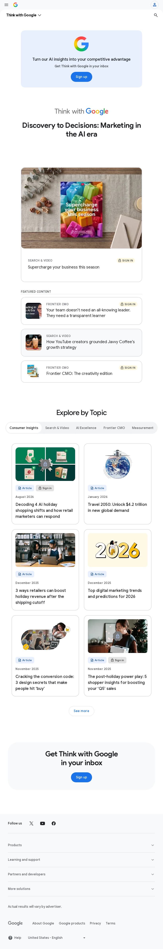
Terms (110, 923)
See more (81, 711)
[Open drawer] (6, 5)
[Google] (15, 923)
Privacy (95, 923)
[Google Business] (15, 5)
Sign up (81, 77)
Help (17, 938)
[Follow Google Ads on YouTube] (42, 823)
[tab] (24, 428)
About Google (43, 923)
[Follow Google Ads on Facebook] (53, 823)
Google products (72, 923)
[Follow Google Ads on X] (31, 823)
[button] (81, 845)
